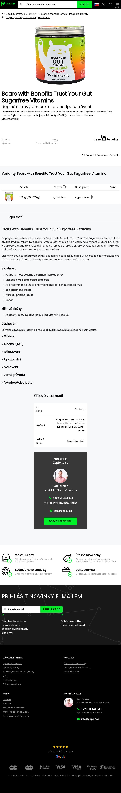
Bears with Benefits (47, 143)
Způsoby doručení (12, 663)
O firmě (7, 699)
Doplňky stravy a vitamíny (21, 13)
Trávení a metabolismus (52, 13)
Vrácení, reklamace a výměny (18, 671)
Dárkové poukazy (12, 684)
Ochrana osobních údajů (16, 711)
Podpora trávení (78, 13)
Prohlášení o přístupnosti (16, 715)
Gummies (44, 17)
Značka (90, 155)
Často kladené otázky (75, 663)
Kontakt (7, 703)
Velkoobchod (10, 679)
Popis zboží (15, 217)
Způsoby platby (11, 667)
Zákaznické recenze (60, 751)
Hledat (85, 4)
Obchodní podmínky (13, 707)
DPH (5, 675)
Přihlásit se (51, 609)
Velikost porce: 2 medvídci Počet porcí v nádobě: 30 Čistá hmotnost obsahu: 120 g (58, 336)
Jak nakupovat (71, 671)
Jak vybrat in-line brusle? (77, 667)
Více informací (10, 119)
